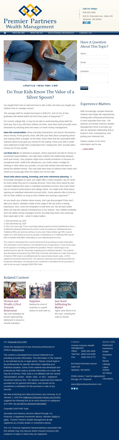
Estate (105, 351)
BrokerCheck (18, 350)
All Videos (107, 373)
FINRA (55, 416)
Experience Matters (95, 104)
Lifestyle (106, 364)
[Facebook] (72, 389)
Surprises (34, 301)
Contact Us (85, 33)
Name (83, 53)
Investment (107, 348)
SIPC (6, 420)
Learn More (88, 149)
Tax (104, 358)
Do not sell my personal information (30, 404)
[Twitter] (74, 389)
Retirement (107, 345)
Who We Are (18, 33)
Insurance (107, 355)
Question (84, 71)
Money (105, 361)
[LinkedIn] (77, 389)
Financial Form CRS (17, 342)
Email (83, 62)
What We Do (36, 33)
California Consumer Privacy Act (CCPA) (41, 397)
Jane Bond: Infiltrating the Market (63, 304)
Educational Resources (61, 33)
